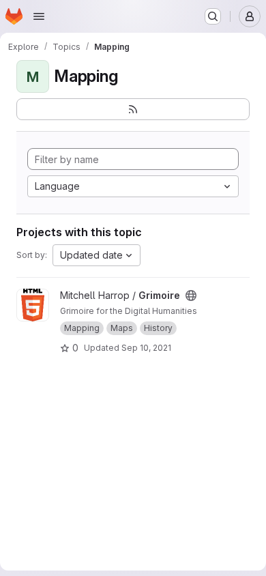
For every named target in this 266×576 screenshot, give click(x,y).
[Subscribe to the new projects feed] (133, 109)
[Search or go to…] (213, 16)
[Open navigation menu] (39, 16)
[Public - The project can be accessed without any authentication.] (191, 295)
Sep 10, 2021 (146, 348)
